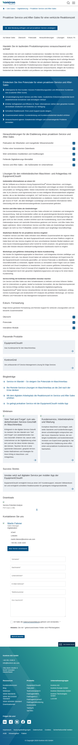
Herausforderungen (46, 38)
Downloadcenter (9, 704)
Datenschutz (38, 730)
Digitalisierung (22, 9)
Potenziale (32, 38)
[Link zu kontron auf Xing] (11, 722)
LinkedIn (14, 536)
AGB (4, 733)
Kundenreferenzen (10, 685)
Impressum (7, 730)
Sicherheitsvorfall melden (62, 730)
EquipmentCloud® (34, 685)
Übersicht (21, 38)
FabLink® (30, 688)
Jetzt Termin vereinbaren (18, 549)
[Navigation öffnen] (73, 2)
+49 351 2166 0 (9, 660)
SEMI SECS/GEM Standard (10, 698)
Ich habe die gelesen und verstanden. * (37, 622)
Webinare (6, 691)
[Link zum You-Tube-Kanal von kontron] (29, 722)
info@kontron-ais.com (11, 663)
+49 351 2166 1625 (18, 543)
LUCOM (54, 699)
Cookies (48, 730)
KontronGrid (31, 705)
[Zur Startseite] (4, 8)
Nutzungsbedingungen (22, 730)
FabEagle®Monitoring (35, 702)
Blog (4, 688)
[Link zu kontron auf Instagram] (17, 722)
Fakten (24, 733)
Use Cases (11, 9)
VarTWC (30, 711)
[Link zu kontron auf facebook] (23, 722)
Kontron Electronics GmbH (61, 691)
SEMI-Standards (9, 694)
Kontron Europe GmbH (59, 688)
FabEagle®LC (32, 697)
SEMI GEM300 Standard (12, 701)
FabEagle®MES (33, 694)
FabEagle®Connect (34, 699)
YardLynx (30, 708)
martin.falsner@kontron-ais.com (23, 539)
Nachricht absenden (17, 636)
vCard (13, 532)
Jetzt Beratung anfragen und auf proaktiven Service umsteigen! (32, 28)
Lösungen (60, 38)
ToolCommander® (34, 691)
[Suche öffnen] (68, 2)
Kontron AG (55, 685)
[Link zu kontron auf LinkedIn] (5, 722)
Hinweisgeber (14, 733)
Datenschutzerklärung (31, 622)
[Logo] (12, 3)
